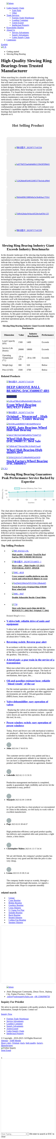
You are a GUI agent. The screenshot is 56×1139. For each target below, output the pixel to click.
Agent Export (18, 23)
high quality (31, 1043)
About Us (11, 30)
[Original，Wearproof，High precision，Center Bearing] (20, 412)
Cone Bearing (15, 900)
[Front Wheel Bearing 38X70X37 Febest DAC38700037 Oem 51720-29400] (24, 401)
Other (14, 13)
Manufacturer (7, 1045)
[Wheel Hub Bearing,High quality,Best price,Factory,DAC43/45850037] (24, 446)
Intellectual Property (20, 25)
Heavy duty (6, 1043)
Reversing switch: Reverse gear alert (26, 641)
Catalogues (11, 40)
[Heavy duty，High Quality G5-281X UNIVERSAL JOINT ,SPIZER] (26, 562)
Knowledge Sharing (15, 27)
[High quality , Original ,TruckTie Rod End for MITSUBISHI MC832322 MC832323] (20, 551)
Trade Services (13, 15)
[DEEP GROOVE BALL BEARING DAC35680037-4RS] (20, 382)
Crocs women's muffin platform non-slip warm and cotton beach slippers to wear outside (30, 578)
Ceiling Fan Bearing (17, 920)
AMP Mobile (15, 1040)
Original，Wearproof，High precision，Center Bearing (27, 418)
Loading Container (20, 20)
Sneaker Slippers (16, 922)
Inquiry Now (6, 1014)
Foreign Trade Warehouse (23, 18)
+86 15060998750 (42, 996)
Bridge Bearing (15, 903)
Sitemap (4, 1040)
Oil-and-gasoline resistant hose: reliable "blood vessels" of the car (28, 682)
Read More (11, 396)
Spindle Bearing (15, 912)
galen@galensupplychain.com (20, 996)
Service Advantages (20, 32)
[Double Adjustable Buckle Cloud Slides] (18, 594)
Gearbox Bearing (16, 905)
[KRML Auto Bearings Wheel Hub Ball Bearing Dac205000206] (24, 424)
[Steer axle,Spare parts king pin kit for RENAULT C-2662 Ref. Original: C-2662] (14, 604)
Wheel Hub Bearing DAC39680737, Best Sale (24, 440)
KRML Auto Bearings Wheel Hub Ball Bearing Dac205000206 (27, 430)
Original (15, 1043)
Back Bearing (14, 915)
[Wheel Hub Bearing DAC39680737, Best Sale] (24, 435)
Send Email (6, 1050)
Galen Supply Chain (15, 8)
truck (22, 1043)
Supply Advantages (20, 35)
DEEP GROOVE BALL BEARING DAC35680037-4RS (28, 389)
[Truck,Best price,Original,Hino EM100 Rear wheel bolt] (29, 583)
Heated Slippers (15, 917)
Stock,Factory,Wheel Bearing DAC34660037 (27, 462)
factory (40, 1043)
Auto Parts (16, 10)
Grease (12, 898)
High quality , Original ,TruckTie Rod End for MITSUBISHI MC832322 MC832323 (29, 557)
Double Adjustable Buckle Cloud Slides (29, 597)
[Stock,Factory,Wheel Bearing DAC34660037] (23, 457)
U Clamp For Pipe (16, 910)
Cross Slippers (15, 908)
